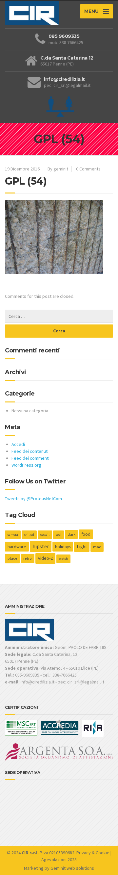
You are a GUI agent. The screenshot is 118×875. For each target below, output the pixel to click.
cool (58, 534)
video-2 (45, 558)
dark (71, 534)
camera (13, 534)
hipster (40, 546)
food (86, 534)
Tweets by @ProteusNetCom (33, 499)
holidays (62, 547)
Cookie (102, 853)
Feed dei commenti (30, 458)
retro (27, 558)
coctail (44, 534)
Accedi (18, 444)
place (12, 558)
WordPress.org (26, 465)
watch (63, 558)
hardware (17, 547)
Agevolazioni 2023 (59, 859)
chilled (29, 534)
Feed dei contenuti (30, 451)
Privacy (83, 853)
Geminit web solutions (72, 868)
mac (97, 546)
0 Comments (88, 169)
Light (82, 547)
